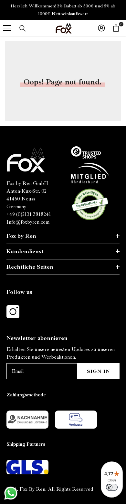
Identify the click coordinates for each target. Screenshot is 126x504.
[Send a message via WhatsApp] (10, 493)
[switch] (112, 487)
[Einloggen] (101, 28)
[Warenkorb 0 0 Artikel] (116, 28)
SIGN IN (98, 371)
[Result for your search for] (22, 28)
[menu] (7, 28)
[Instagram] (13, 311)
